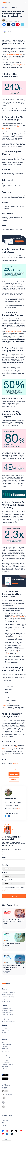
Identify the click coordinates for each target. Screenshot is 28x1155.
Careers (4, 1032)
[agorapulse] (5, 2)
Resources (4, 1068)
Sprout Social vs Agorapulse (8, 992)
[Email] (22, 24)
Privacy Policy (5, 1120)
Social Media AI (5, 1019)
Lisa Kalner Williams (8, 947)
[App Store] (5, 1078)
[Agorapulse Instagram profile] (7, 1131)
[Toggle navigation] (26, 2)
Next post (13, 779)
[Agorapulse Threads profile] (12, 1131)
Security (4, 1125)
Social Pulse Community (7, 1064)
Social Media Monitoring (7, 1012)
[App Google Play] (5, 1075)
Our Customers (5, 1030)
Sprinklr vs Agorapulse (7, 1000)
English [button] (5, 1139)
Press (3, 1034)
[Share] (4, 24)
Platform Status (5, 1046)
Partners (4, 1036)
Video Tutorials (5, 1062)
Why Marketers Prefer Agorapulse (10, 1001)
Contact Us (4, 1028)
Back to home (14, 774)
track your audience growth (9, 676)
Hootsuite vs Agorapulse (7, 994)
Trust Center (5, 1066)
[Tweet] (8, 24)
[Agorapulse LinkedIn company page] (7, 1134)
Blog (6, 7)
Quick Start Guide (6, 1042)
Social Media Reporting (7, 1014)
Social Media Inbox (6, 1008)
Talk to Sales (5, 1048)
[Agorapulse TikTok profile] (12, 1134)
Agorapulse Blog (6, 1057)
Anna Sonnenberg (10, 798)
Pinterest (14, 7)
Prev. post (15, 769)
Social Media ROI (6, 1016)
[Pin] (17, 24)
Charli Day (7, 925)
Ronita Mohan (7, 971)
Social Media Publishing (7, 1010)
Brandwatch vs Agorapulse (8, 998)
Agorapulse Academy (7, 1059)
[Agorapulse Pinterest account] (3, 1134)
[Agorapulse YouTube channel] (21, 1131)
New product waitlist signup (8, 1021)
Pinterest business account (16, 616)
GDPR (3, 1122)
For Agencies (5, 1018)
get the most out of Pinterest (14, 54)
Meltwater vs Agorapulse (8, 996)
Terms (3, 1117)
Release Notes (5, 1060)
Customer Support (6, 1044)
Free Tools (4, 1055)
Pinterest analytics (10, 679)
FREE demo (15, 763)
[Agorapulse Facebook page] (3, 1131)
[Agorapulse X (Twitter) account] (16, 1131)
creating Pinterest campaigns (14, 331)
